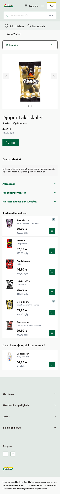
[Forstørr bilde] (30, 81)
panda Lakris (23, 260)
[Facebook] (5, 454)
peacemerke (23, 322)
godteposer (23, 353)
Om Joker (8, 394)
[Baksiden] (31, 106)
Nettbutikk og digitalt (16, 405)
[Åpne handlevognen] (51, 5)
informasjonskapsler (34, 485)
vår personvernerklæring (12, 485)
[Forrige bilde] (6, 76)
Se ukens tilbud (12, 427)
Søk (51, 15)
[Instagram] (12, 454)
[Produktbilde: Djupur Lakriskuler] (28, 106)
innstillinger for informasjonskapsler (32, 488)
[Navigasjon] (43, 6)
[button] (30, 44)
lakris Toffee (23, 281)
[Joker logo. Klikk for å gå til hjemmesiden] (9, 6)
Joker (6, 416)
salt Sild (21, 240)
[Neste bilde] (54, 76)
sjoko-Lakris (23, 220)
